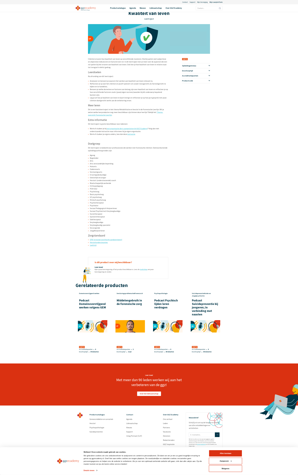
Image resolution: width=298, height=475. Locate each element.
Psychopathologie (97, 427)
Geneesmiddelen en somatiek (101, 419)
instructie (131, 134)
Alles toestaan (225, 453)
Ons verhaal (167, 419)
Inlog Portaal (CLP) (134, 436)
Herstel (93, 423)
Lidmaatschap (156, 8)
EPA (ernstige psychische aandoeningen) (106, 239)
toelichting (143, 269)
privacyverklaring (201, 444)
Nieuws (143, 8)
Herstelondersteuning (99, 242)
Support (192, 2)
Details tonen (89, 470)
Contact (185, 2)
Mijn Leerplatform (216, 2)
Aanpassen (224, 461)
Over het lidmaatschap (149, 393)
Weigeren (225, 469)
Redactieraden (168, 440)
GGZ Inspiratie (168, 444)
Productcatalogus (118, 8)
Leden (165, 423)
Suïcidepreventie (96, 432)
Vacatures (167, 432)
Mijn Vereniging (202, 2)
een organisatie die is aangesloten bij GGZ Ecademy (127, 128)
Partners (166, 427)
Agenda (132, 8)
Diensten (166, 436)
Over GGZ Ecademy (174, 8)
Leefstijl (93, 245)
